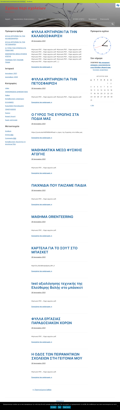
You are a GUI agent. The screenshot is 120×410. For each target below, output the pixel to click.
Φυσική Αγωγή (10, 116)
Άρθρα (7, 95)
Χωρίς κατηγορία (11, 120)
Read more (66, 407)
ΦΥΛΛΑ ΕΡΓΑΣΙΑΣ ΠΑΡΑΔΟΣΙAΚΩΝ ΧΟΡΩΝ (51, 321)
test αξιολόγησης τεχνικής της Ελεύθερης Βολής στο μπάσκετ (57, 285)
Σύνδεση (29, 1)
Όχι (59, 407)
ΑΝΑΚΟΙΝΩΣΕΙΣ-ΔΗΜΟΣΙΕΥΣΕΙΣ (16, 92)
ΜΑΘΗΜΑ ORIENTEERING (52, 217)
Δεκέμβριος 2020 (11, 77)
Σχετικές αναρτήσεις (100, 70)
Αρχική (7, 19)
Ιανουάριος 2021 (11, 73)
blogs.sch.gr (60, 401)
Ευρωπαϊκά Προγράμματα (59, 19)
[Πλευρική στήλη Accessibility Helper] (118, 5)
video (7, 88)
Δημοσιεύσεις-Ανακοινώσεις (23, 19)
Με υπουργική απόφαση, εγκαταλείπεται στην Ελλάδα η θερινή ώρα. (100, 65)
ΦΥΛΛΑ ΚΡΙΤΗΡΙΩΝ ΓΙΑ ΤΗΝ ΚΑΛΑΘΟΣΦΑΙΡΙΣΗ (15, 37)
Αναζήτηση (112, 24)
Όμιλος (7, 113)
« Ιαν (92, 105)
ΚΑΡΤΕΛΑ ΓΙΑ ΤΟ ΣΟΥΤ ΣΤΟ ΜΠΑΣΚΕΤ (54, 250)
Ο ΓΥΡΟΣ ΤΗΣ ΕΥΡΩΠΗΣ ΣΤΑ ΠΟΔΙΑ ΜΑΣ (15, 49)
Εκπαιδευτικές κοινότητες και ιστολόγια (13, 1)
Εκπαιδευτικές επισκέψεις (14, 99)
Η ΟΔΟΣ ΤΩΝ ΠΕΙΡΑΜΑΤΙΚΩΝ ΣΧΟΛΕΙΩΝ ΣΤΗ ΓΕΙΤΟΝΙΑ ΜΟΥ (56, 356)
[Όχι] (118, 406)
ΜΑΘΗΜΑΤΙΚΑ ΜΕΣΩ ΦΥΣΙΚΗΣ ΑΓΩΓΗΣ (16, 55)
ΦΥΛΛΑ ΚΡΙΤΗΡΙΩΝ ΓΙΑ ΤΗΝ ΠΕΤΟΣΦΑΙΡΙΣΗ (15, 43)
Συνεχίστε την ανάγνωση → (41, 67)
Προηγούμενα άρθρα (42, 390)
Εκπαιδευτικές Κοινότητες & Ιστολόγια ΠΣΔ (15, 143)
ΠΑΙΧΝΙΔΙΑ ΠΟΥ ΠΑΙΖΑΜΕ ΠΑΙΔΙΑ (14, 61)
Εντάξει (53, 407)
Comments (10, 138)
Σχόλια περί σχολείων (25, 8)
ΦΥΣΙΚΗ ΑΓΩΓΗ (78, 19)
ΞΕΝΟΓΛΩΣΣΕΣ (10, 109)
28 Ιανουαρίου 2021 (38, 41)
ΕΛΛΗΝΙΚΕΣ (9, 102)
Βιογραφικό (93, 19)
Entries (9, 135)
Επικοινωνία (104, 19)
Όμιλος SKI (42, 19)
